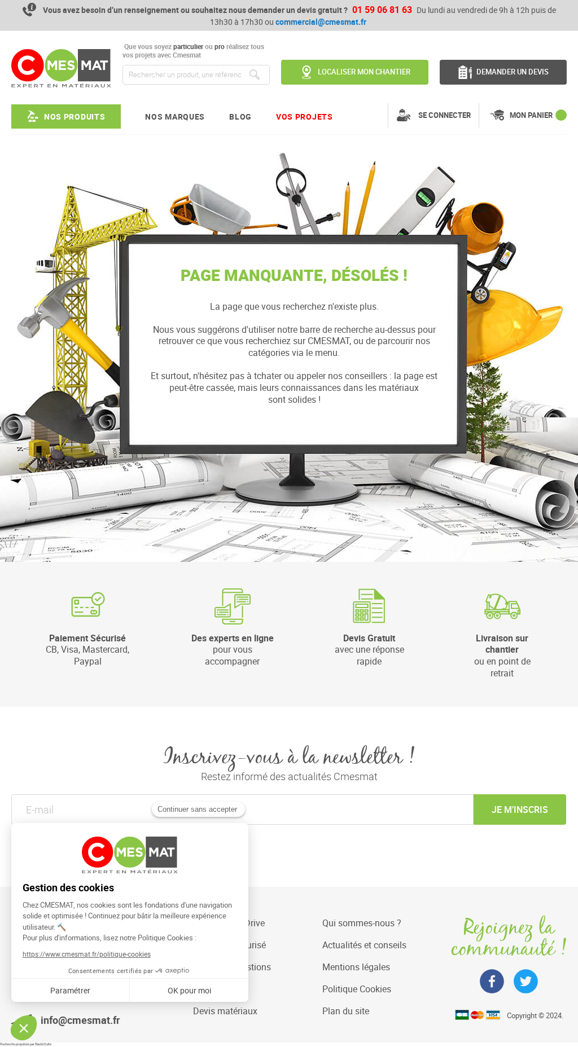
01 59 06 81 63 (382, 9)
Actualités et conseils (364, 945)
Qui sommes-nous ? (361, 923)
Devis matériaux (225, 1011)
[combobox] (196, 75)
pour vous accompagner (232, 650)
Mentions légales (356, 967)
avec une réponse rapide (369, 650)
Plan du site (345, 1011)
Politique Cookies (356, 989)
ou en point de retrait (502, 655)
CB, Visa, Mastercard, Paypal (87, 650)
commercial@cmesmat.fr (320, 21)
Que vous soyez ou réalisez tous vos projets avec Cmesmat (193, 51)
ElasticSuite (43, 1044)
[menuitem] (66, 116)
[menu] (172, 116)
